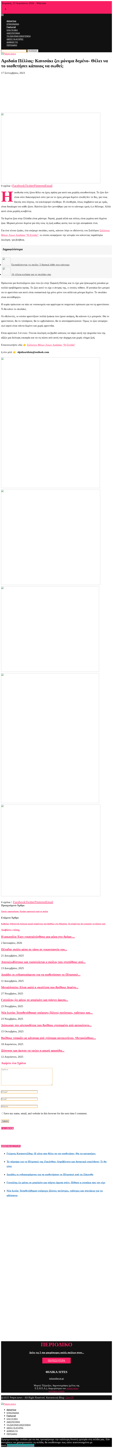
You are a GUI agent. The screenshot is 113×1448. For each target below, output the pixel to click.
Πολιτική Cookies (24, 1445)
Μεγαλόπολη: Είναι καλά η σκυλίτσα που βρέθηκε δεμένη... (39, 987)
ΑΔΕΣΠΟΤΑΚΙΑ (13, 33)
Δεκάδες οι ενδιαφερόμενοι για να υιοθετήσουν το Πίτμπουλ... (40, 974)
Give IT (69, 1397)
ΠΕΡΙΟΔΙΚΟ (12, 45)
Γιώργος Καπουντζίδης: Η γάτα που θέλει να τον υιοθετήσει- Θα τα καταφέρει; (51, 1153)
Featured (11, 27)
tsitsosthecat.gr (56, 1378)
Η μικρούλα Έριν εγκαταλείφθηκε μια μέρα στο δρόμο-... (38, 936)
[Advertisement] (56, 93)
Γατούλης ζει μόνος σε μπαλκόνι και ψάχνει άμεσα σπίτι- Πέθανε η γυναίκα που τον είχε (56, 1182)
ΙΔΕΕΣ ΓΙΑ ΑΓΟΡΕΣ (15, 39)
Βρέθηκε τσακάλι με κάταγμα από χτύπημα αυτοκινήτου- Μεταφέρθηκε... (48, 1038)
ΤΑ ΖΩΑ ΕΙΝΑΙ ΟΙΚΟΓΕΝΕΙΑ (19, 36)
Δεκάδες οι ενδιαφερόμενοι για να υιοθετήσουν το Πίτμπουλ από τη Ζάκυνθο (50, 1174)
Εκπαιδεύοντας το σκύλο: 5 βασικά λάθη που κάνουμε (40, 264)
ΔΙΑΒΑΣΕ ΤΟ (12, 42)
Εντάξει (11, 1445)
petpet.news (72, 1388)
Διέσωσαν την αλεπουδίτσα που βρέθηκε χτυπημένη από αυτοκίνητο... (46, 1025)
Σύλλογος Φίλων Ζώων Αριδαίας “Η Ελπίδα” (51, 344)
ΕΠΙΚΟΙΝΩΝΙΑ (13, 24)
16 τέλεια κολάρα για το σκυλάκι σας (31, 274)
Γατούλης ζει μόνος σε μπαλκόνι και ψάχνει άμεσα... (34, 1000)
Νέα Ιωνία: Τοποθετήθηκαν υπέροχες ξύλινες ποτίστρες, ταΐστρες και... (47, 1012)
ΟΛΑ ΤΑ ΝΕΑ (12, 30)
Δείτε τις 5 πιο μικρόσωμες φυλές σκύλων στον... (56, 1352)
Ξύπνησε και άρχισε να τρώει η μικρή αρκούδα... (32, 1050)
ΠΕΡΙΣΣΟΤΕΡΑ (56, 1360)
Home (10, 9)
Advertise (11, 21)
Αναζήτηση (32, 51)
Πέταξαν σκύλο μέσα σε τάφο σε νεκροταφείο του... (34, 949)
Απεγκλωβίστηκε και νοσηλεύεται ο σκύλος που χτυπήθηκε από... (43, 962)
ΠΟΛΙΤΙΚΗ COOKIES (56, 1391)
